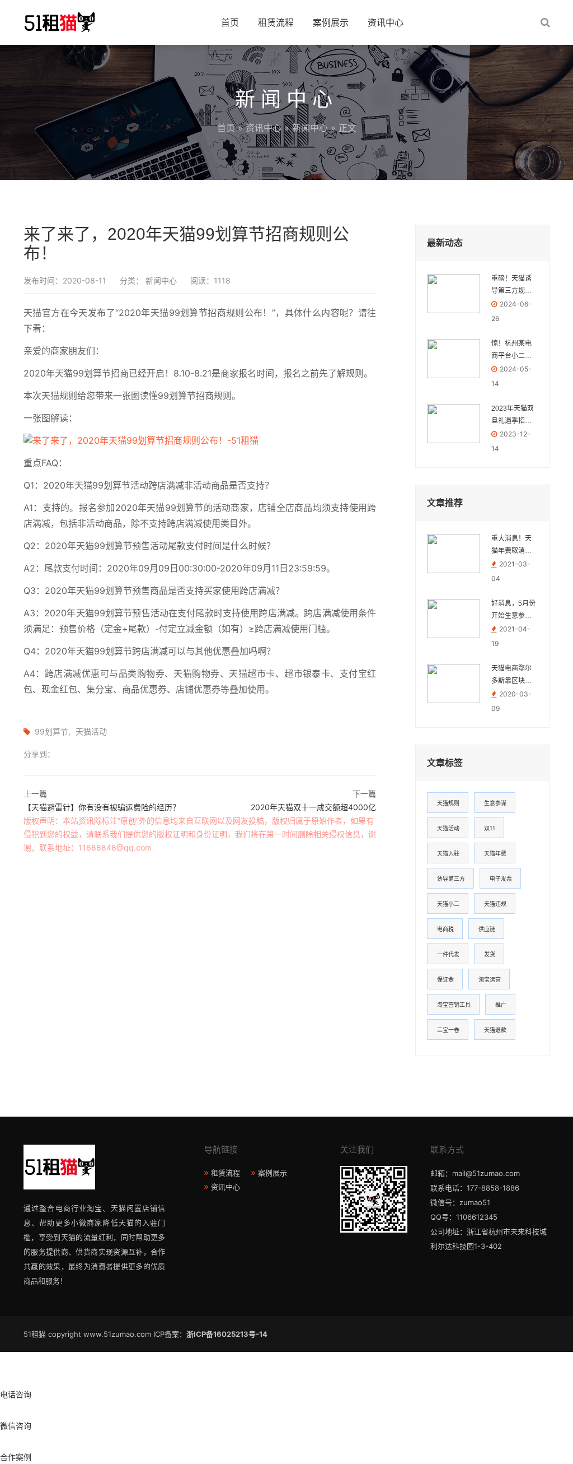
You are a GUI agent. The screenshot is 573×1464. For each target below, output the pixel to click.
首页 (230, 22)
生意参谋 (495, 803)
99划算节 (51, 731)
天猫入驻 (448, 853)
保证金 (445, 979)
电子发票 (501, 878)
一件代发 (448, 954)
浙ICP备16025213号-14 (226, 1334)
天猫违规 (495, 903)
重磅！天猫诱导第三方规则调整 (511, 286)
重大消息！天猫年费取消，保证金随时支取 (511, 546)
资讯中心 (385, 22)
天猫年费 (495, 853)
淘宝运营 (489, 979)
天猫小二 (448, 903)
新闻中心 (310, 127)
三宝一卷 (448, 1029)
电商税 (445, 929)
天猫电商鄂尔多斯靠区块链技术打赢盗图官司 (511, 675)
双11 (489, 828)
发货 (489, 954)
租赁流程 (276, 22)
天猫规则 (448, 803)
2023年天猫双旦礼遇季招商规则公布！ (512, 416)
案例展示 (331, 22)
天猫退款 (495, 1029)
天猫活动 (91, 731)
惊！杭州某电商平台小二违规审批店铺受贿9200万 (511, 351)
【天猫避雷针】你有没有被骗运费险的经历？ (102, 807)
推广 (500, 1004)
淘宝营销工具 (454, 1004)
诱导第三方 (451, 878)
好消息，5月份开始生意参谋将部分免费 (513, 610)
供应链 (486, 929)
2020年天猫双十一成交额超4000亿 (313, 807)
